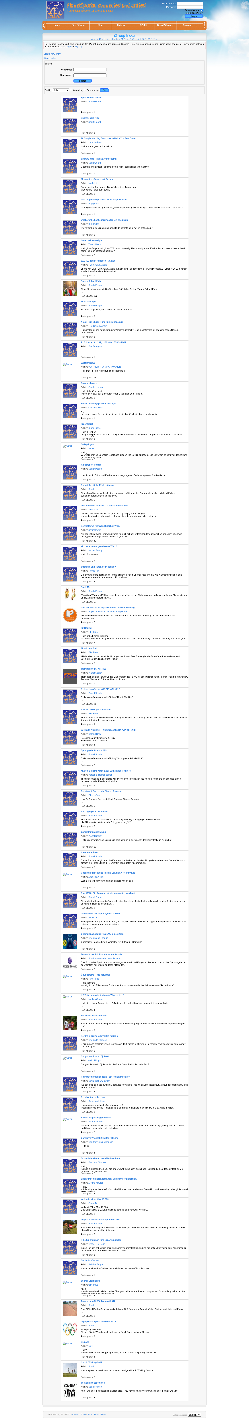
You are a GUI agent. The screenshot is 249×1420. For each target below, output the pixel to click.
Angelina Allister (96, 877)
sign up (78, 46)
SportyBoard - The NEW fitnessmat (99, 159)
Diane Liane (94, 428)
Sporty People (95, 285)
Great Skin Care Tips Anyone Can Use (100, 913)
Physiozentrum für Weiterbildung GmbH (108, 611)
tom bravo (93, 1285)
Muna (91, 448)
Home (57, 25)
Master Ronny (95, 550)
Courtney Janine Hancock (101, 1142)
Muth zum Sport (89, 301)
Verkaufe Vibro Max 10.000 (95, 1199)
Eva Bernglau (95, 346)
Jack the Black (95, 142)
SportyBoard (94, 101)
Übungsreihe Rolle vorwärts (95, 975)
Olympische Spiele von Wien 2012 (98, 1321)
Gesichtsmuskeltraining (93, 832)
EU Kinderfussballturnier (94, 1015)
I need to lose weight (91, 240)
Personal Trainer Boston (100, 775)
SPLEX (143, 25)
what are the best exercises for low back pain (104, 220)
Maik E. (92, 1346)
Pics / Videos (78, 25)
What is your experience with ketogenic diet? (104, 199)
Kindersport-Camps (91, 465)
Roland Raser (95, 734)
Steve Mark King (96, 1101)
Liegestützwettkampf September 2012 (100, 1219)
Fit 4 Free (93, 632)
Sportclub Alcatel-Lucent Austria (104, 958)
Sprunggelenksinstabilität (94, 750)
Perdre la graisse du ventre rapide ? (99, 1036)
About (83, 1414)
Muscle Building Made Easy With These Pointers (106, 771)
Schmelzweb (94, 530)
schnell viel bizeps (90, 1281)
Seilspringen (87, 444)
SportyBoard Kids (90, 118)
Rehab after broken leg (93, 1097)
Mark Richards (95, 1121)
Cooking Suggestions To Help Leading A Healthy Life (108, 873)
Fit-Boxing (86, 628)
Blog (100, 25)
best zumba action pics (93, 1383)
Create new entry (52, 54)
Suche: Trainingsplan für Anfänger (98, 403)
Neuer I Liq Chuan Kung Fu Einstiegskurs (102, 322)
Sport (91, 489)
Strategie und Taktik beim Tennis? (98, 567)
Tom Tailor (93, 509)
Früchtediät (87, 424)
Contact (75, 1414)
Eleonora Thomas (97, 1162)
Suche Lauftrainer (90, 1260)
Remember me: (192, 10)
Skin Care (93, 917)
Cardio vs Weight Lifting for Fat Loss (99, 1138)
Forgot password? (194, 13)
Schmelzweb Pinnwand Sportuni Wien (100, 526)
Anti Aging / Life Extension (94, 811)
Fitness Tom (94, 795)
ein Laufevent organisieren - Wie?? (99, 546)
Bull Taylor (93, 224)
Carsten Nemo (95, 387)
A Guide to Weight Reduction (95, 709)
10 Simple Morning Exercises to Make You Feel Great (108, 138)
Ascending (78, 90)
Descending (93, 90)
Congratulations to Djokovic (95, 1056)
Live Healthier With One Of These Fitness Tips (104, 505)
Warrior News (88, 363)
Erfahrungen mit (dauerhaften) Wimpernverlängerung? (109, 1179)
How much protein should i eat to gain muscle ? (105, 1077)
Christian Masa (95, 407)
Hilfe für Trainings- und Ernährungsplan (101, 1240)
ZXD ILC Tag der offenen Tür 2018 (98, 261)
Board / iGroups (165, 25)
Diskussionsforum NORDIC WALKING (100, 689)
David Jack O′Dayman (99, 1081)
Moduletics (93, 183)
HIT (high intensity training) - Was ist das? (102, 995)
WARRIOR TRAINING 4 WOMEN (104, 367)
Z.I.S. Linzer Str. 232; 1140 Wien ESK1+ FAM (103, 342)
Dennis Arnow (95, 1387)
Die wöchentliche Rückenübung (97, 485)
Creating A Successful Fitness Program (101, 791)
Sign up (187, 25)
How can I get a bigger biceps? (96, 1117)
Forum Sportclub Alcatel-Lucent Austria (101, 954)
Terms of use (100, 1414)
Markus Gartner (96, 999)
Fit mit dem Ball (89, 648)
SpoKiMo (85, 587)
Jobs (90, 1414)
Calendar (122, 25)
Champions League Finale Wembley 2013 (102, 934)
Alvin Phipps (94, 1060)
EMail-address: (169, 3)
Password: (171, 7)
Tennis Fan (93, 571)
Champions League (98, 938)
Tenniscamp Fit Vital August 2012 (98, 1301)
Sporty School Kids (91, 281)
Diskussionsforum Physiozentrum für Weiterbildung (108, 607)
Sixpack (85, 1342)
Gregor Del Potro (96, 1244)
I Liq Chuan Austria (97, 265)
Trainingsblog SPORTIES (93, 669)
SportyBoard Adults (91, 97)
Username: (66, 75)
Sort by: (48, 90)
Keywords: (66, 69)
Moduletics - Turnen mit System (97, 179)
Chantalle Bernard (97, 1040)
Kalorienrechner (89, 852)
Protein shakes (89, 383)
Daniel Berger (95, 897)
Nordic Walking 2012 (91, 1362)
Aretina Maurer (95, 1183)
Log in (69, 46)
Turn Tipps (93, 979)
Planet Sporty (95, 673)
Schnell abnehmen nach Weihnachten (100, 1158)
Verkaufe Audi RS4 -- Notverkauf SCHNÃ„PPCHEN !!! (108, 730)
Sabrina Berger (96, 1264)
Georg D (92, 1203)
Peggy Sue (93, 203)
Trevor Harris (94, 244)
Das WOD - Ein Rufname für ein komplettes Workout (108, 893)
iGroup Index (50, 58)
